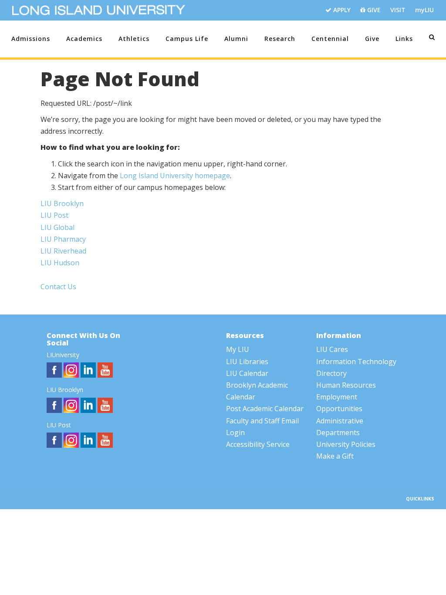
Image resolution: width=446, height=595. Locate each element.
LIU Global (57, 227)
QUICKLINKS (420, 499)
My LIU (237, 349)
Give (372, 38)
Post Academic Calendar (265, 408)
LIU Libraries (247, 361)
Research (279, 38)
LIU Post (54, 215)
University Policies (345, 444)
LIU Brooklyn (62, 203)
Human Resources (346, 385)
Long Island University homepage (175, 175)
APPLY (341, 10)
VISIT (397, 10)
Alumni (236, 38)
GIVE (373, 10)
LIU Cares (332, 349)
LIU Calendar (247, 373)
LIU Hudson (60, 262)
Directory (331, 373)
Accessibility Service (258, 444)
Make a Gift (335, 456)
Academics (84, 38)
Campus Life (187, 38)
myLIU (424, 10)
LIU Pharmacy (63, 239)
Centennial (330, 38)
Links (404, 38)
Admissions (30, 38)
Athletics (133, 38)
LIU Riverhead (63, 251)
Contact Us (58, 286)
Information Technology (356, 361)
